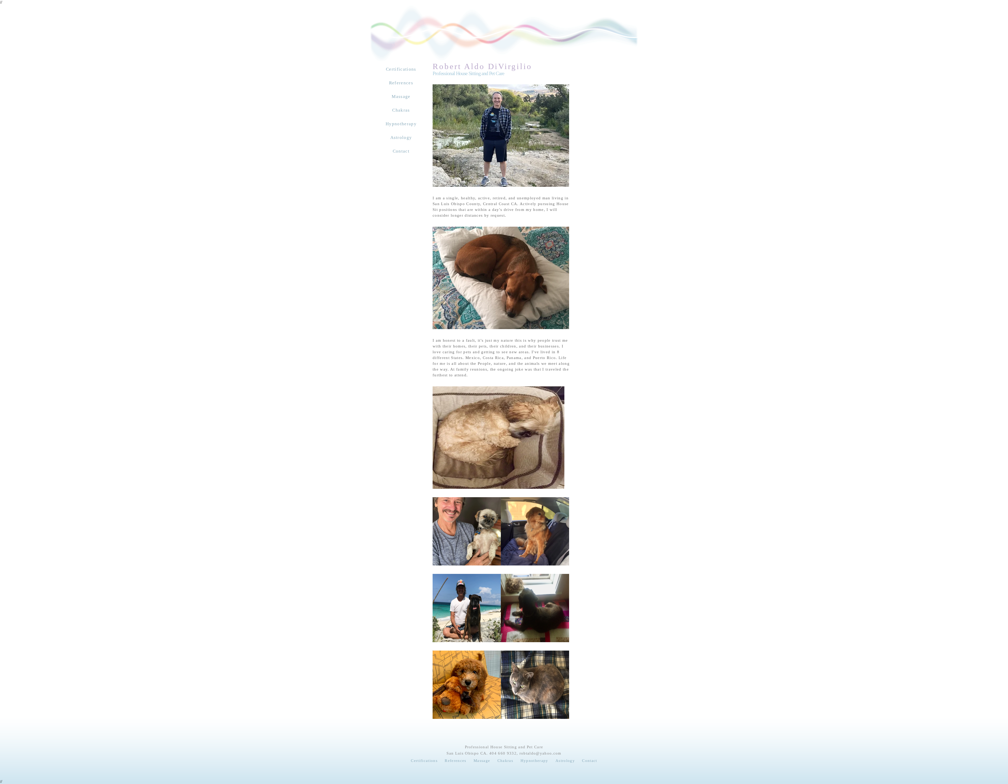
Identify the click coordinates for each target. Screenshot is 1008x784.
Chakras (401, 110)
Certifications (401, 69)
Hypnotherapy (401, 123)
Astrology (401, 137)
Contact (401, 151)
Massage (401, 96)
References (401, 82)
